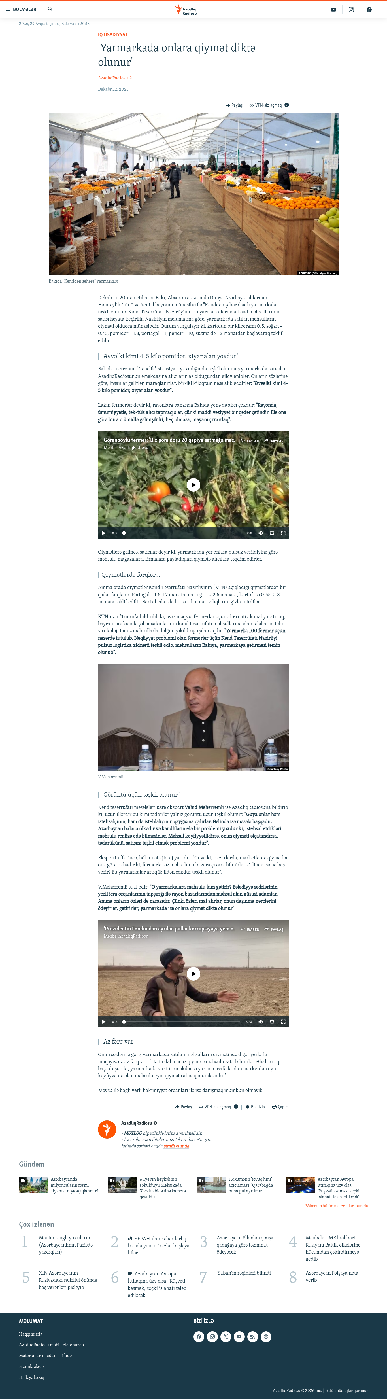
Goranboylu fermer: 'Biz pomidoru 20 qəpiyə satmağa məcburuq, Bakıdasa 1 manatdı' (199, 440)
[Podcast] (266, 1336)
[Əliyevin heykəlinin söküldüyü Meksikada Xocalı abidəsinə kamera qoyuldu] (122, 1185)
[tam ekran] (283, 533)
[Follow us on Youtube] (239, 1336)
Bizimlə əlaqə (31, 1366)
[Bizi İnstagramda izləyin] (351, 9)
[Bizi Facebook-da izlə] (369, 9)
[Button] (234, 105)
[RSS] (252, 1336)
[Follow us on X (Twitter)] (225, 1336)
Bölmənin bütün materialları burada (336, 1206)
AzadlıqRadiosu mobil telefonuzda (51, 1345)
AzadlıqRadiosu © (115, 78)
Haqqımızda (30, 1334)
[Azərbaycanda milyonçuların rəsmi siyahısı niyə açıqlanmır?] (33, 1185)
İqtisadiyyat (113, 35)
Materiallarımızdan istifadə (45, 1356)
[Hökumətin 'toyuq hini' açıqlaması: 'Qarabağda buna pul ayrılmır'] (211, 1185)
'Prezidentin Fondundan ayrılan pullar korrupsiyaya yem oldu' (173, 929)
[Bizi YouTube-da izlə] (334, 9)
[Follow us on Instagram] (212, 1336)
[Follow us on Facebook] (199, 1336)
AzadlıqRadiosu (133, 448)
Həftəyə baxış (31, 1377)
